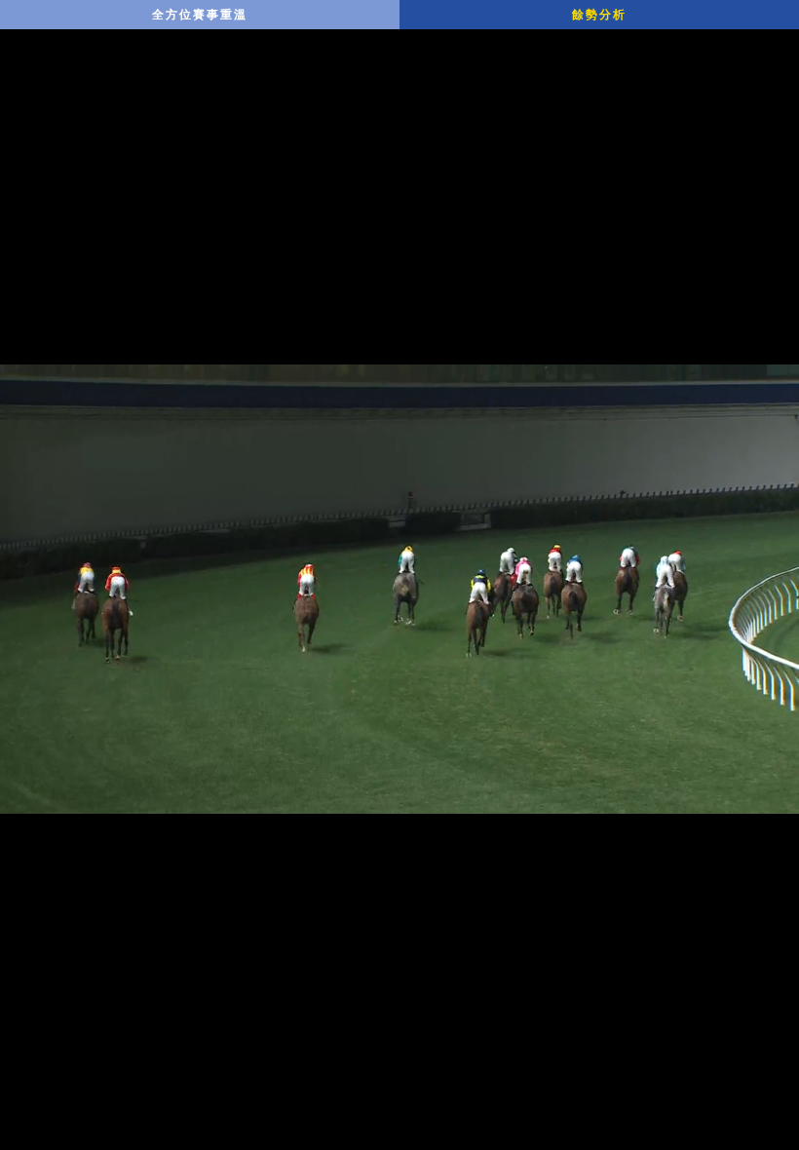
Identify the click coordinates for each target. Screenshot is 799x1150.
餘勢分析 (599, 14)
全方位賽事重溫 (199, 14)
